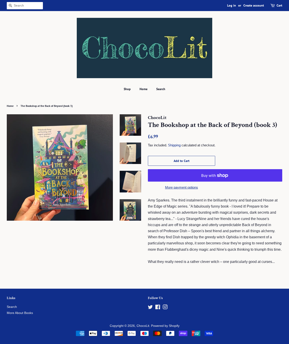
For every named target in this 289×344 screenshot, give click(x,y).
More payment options (181, 187)
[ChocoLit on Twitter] (150, 308)
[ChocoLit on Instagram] (165, 308)
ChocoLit (143, 326)
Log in (231, 5)
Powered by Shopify (165, 326)
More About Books (20, 313)
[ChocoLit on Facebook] (157, 308)
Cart (279, 5)
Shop (127, 89)
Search (160, 89)
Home (143, 89)
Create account (253, 5)
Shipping (174, 145)
